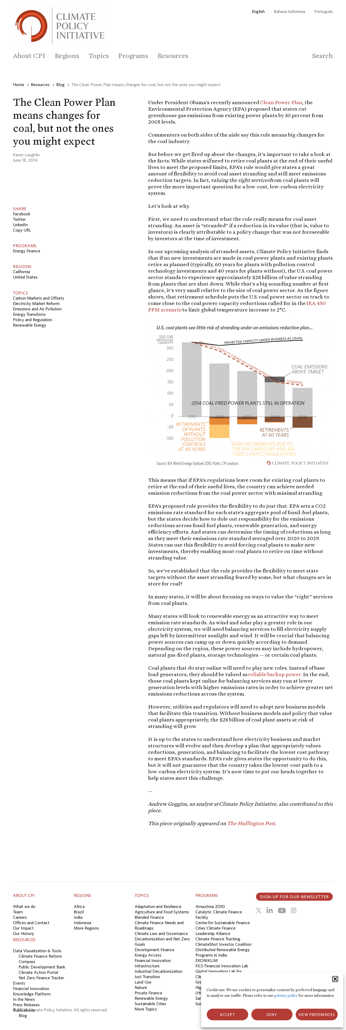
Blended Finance (149, 917)
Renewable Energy (29, 325)
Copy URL (22, 230)
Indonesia (82, 922)
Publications (24, 1010)
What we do (24, 906)
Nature (141, 987)
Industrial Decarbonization (158, 971)
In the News (24, 999)
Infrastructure (147, 965)
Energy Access (148, 955)
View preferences (316, 1014)
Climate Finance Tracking (217, 938)
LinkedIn (20, 224)
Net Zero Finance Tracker (41, 977)
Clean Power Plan (281, 102)
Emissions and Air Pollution (37, 308)
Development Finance (154, 949)
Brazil (79, 911)
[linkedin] (270, 910)
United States (25, 277)
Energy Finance (26, 250)
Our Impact (23, 928)
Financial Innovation (153, 960)
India (78, 917)
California (21, 271)
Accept (227, 1014)
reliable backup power (274, 674)
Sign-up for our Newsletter (294, 896)
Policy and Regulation (32, 319)
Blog (23, 1015)
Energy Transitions (29, 314)
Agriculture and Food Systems (162, 911)
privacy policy (286, 995)
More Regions (86, 928)
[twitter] (258, 910)
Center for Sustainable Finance (222, 922)
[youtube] (282, 910)
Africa (79, 906)
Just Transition (147, 976)
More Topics (146, 1009)
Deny (272, 1014)
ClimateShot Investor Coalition (223, 944)
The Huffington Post (251, 823)
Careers (20, 917)
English (258, 11)
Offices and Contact (31, 922)
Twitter (19, 219)
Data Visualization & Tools (37, 950)
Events (19, 983)
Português (323, 11)
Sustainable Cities (150, 1003)
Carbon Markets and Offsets (38, 298)
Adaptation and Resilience (158, 906)
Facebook (21, 213)
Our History (23, 933)
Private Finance (148, 992)
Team (18, 911)
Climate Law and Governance (161, 933)
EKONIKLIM (206, 960)
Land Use (143, 982)
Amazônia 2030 (210, 906)
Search (322, 56)
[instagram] (293, 910)
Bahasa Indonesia (289, 11)
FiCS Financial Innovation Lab (221, 965)
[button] (335, 979)
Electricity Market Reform (36, 303)
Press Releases (26, 1004)
